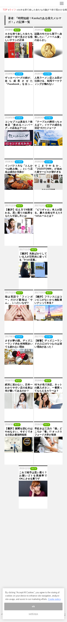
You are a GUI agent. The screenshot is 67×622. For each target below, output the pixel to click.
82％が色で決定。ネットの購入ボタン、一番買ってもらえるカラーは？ (48, 387)
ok (33, 606)
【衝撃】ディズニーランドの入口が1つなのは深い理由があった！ (48, 343)
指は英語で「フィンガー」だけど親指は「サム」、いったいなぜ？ (19, 299)
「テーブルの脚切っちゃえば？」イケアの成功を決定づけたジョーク (48, 124)
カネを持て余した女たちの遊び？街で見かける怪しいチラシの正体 (19, 36)
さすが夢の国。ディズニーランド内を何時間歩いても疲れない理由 (19, 343)
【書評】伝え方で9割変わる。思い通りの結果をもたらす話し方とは (19, 212)
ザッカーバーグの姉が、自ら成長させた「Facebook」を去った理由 (19, 81)
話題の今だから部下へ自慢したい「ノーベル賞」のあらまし (48, 36)
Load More (33, 514)
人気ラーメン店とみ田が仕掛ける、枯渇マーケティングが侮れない (48, 80)
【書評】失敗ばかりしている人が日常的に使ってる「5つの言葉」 (33, 256)
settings (33, 614)
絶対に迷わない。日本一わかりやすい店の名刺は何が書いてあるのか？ (19, 387)
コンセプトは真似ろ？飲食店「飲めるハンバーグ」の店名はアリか (19, 124)
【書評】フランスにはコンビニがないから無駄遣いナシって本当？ (48, 299)
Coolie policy (54, 599)
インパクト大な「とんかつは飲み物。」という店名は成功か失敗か (19, 168)
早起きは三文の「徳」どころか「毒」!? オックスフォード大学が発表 (48, 431)
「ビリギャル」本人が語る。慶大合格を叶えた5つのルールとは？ (48, 212)
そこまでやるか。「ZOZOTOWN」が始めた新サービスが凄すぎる (48, 168)
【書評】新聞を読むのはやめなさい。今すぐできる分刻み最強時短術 (19, 431)
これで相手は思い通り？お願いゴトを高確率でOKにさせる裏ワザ (33, 475)
